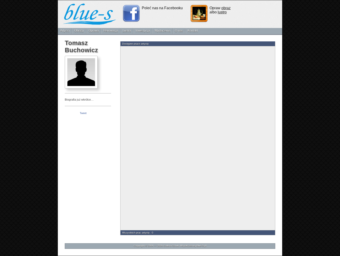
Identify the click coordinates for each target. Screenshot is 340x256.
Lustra (127, 30)
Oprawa (94, 30)
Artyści (65, 30)
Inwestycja (143, 30)
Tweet (83, 113)
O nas (179, 30)
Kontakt (193, 30)
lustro (222, 12)
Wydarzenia (162, 30)
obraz (226, 8)
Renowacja (110, 30)
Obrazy (79, 30)
